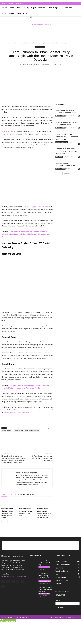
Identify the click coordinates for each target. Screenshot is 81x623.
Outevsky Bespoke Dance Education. (16, 412)
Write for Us (19, 3)
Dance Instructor (25, 428)
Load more (67, 174)
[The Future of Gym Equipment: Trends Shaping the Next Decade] (9, 504)
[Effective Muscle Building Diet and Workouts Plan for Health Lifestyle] (32, 575)
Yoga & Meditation (38, 8)
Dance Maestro (36, 428)
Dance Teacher (6, 430)
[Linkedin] (67, 3)
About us (3, 3)
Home (4, 8)
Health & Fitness (15, 8)
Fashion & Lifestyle (13, 43)
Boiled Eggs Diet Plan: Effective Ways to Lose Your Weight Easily (66, 136)
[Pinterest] (71, 3)
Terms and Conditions (57, 617)
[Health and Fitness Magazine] (40, 24)
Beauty (26, 8)
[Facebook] (60, 3)
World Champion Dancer (32, 430)
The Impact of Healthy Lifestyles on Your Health (26, 513)
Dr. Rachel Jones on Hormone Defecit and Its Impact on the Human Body (42, 458)
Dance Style (46, 428)
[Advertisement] (40, 38)
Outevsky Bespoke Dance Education (36, 207)
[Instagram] (64, 3)
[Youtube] (78, 3)
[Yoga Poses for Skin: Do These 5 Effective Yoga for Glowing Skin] (32, 589)
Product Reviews (8, 13)
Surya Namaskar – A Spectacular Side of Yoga (44, 563)
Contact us (11, 3)
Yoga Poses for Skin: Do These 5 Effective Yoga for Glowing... (45, 589)
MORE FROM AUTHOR (26, 494)
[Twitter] (74, 3)
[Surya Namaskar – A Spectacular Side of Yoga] (32, 563)
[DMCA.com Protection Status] (8, 622)
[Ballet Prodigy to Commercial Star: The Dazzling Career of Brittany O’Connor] (45, 504)
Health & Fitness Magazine (30, 64)
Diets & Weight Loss (55, 8)
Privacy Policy (70, 617)
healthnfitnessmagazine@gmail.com (13, 576)
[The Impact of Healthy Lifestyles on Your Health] (27, 504)
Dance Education (13, 428)
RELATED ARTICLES (8, 494)
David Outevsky (7, 131)
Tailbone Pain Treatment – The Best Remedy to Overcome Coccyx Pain (67, 151)
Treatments (68, 8)
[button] (77, 8)
